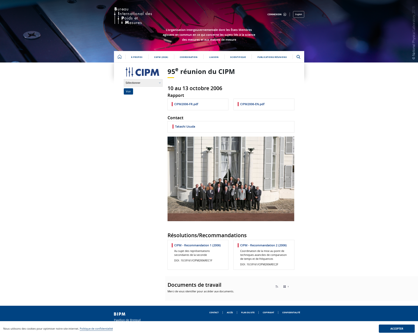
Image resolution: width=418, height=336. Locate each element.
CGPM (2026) (161, 57)
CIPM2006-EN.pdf (252, 104)
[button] (277, 286)
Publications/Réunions (272, 57)
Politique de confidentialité (96, 328)
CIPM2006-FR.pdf (186, 104)
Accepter (396, 328)
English (298, 14)
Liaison (214, 57)
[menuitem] (214, 312)
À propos (137, 57)
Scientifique (238, 57)
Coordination (189, 57)
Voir (128, 91)
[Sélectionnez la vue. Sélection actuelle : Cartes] (286, 287)
